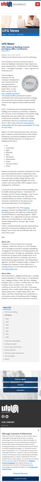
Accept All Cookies (20, 479)
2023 (7, 328)
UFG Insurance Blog (11, 312)
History (7, 359)
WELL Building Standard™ (11, 93)
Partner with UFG (10, 350)
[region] (20, 454)
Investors (20, 390)
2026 (7, 319)
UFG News (8, 315)
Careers (20, 385)
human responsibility (25, 125)
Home (4, 34)
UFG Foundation (10, 356)
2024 (7, 325)
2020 (7, 337)
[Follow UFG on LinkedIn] (7, 416)
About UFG (11, 34)
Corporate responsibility (12, 341)
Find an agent (20, 379)
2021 (7, 334)
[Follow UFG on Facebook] (3, 416)
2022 (7, 331)
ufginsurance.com (11, 269)
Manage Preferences (20, 473)
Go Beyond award (10, 344)
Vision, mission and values (13, 347)
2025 (7, 322)
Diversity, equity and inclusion (14, 353)
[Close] (38, 430)
